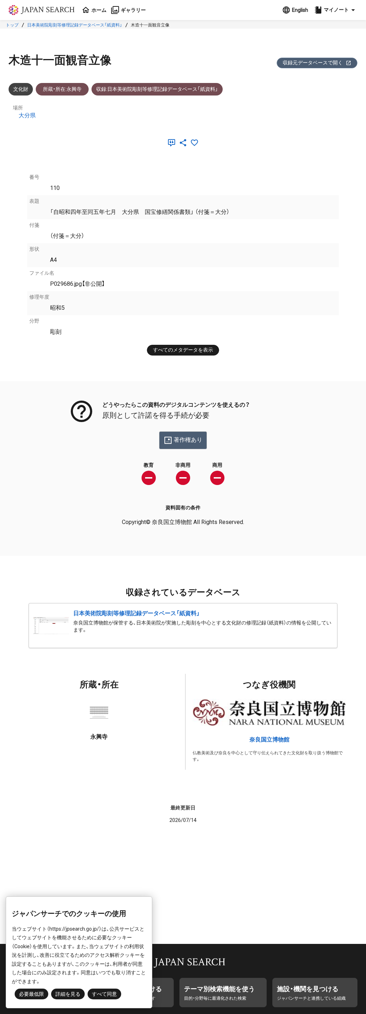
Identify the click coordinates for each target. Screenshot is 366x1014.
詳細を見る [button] (67, 994)
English (300, 10)
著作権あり (188, 439)
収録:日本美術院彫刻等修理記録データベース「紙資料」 (157, 89)
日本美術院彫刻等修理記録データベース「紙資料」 (74, 25)
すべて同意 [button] (104, 994)
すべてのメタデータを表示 (183, 350)
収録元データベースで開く (313, 62)
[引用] (173, 142)
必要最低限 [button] (31, 994)
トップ (12, 25)
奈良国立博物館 (269, 739)
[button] (335, 10)
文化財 (20, 89)
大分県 (27, 115)
